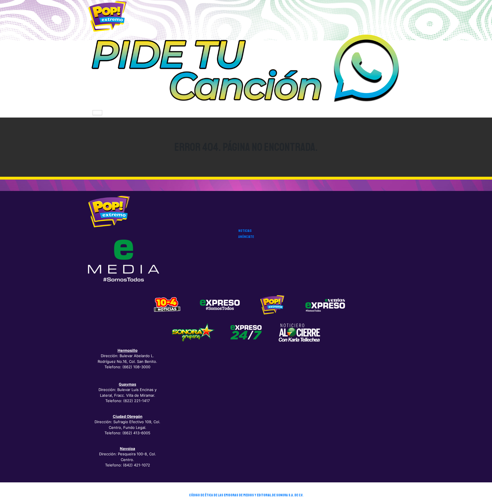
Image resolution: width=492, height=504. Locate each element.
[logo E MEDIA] (123, 260)
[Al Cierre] (299, 332)
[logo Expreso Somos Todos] (220, 306)
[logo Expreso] (325, 304)
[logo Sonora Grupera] (193, 332)
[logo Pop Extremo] (272, 304)
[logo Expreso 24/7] (246, 332)
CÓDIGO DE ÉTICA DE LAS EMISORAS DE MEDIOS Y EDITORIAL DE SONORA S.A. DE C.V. (246, 495)
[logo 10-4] (167, 304)
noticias (245, 231)
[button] (246, 70)
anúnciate (246, 236)
